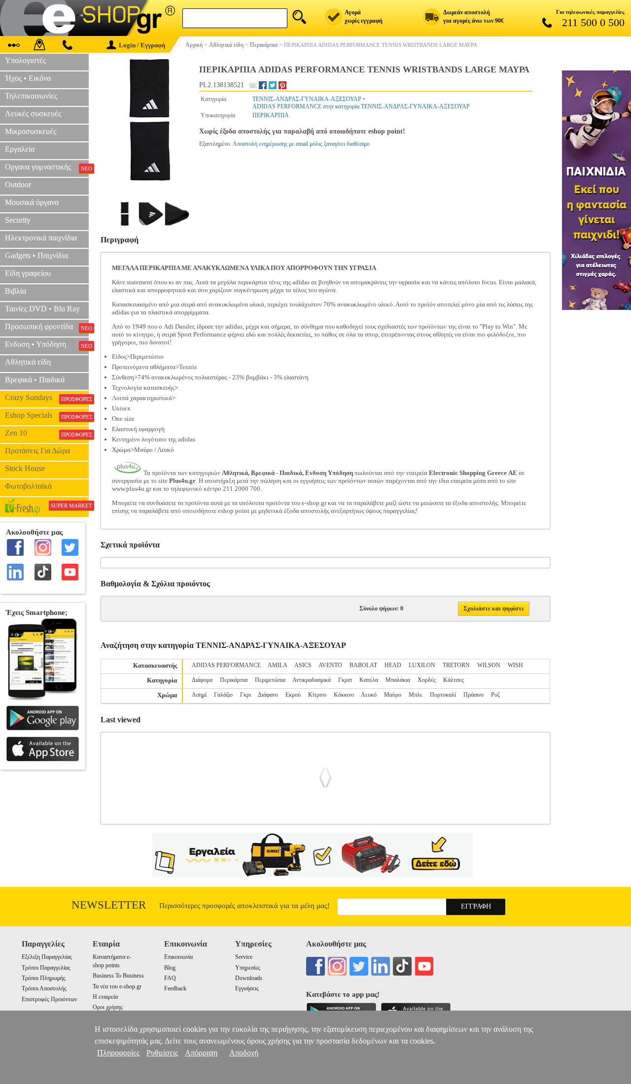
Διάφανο (268, 694)
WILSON (488, 665)
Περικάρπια (233, 680)
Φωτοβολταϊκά (28, 486)
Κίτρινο (317, 694)
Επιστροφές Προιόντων (49, 999)
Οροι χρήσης (108, 1007)
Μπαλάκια (398, 680)
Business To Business (118, 975)
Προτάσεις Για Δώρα (37, 450)
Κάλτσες (453, 680)
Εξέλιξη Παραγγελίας (47, 956)
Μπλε (415, 694)
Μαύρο (392, 694)
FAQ (170, 978)
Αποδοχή (243, 1053)
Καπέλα (368, 680)
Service (243, 956)
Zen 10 (47, 433)
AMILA (277, 665)
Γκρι (245, 694)
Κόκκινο (344, 694)
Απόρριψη (201, 1053)
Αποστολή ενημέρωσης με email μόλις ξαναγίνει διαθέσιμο (301, 143)
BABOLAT (363, 665)
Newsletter (108, 905)
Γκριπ (345, 680)
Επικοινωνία (178, 956)
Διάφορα (202, 680)
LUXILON (422, 665)
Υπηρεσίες (247, 967)
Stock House (25, 468)
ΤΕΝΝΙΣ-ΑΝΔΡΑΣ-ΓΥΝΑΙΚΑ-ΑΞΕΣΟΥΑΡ (306, 99)
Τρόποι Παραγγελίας (46, 967)
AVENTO (330, 665)
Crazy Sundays (47, 397)
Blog (169, 967)
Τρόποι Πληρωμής (44, 978)
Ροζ (495, 694)
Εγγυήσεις (247, 988)
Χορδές (427, 680)
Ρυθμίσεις (162, 1053)
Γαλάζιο (223, 694)
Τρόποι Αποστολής (44, 988)
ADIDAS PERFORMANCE (226, 665)
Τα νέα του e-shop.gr (117, 986)
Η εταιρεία (105, 996)
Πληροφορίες (118, 1053)
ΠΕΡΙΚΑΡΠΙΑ (270, 115)
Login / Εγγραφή (142, 45)
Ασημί (199, 694)
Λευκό (369, 694)
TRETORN (456, 665)
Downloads (248, 978)
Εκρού (293, 694)
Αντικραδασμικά (311, 680)
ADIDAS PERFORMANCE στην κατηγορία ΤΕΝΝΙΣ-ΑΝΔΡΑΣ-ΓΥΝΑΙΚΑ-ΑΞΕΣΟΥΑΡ (361, 106)
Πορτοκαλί (443, 694)
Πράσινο (473, 694)
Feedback (175, 988)
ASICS (303, 665)
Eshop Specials (47, 415)
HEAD (393, 665)
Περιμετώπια (270, 680)
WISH (515, 665)
